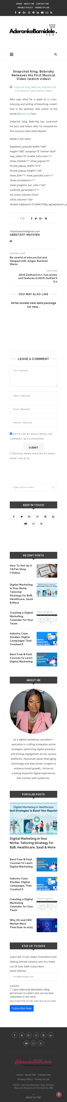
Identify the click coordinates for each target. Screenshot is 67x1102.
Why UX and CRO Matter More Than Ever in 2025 (21, 924)
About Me (29, 4)
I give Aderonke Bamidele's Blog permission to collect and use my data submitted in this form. (32, 993)
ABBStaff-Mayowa (25, 234)
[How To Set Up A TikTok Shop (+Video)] (47, 571)
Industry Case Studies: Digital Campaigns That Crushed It (21, 639)
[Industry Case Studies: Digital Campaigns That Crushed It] (47, 639)
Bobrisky (25, 113)
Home (19, 4)
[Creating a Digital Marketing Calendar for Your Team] (47, 618)
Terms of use (42, 8)
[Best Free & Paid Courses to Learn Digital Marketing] (47, 659)
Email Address (18, 970)
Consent (14, 986)
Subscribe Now (21, 1008)
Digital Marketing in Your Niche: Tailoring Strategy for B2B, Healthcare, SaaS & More (21, 593)
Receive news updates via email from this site (33, 456)
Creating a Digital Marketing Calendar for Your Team (21, 618)
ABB (51, 1087)
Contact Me (42, 4)
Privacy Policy (25, 8)
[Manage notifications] (59, 1094)
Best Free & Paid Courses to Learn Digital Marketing (21, 658)
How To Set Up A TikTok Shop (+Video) (21, 569)
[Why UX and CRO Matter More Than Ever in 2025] (47, 925)
